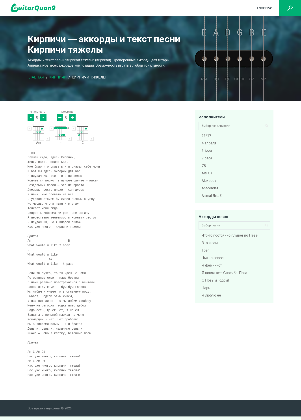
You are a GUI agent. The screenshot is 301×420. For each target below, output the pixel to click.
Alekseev (209, 180)
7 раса (207, 158)
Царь (206, 288)
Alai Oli (207, 173)
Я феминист (212, 265)
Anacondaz (210, 188)
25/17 (206, 135)
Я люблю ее (211, 295)
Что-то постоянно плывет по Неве (230, 235)
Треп (206, 250)
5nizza (207, 150)
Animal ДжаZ (212, 195)
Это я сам (210, 243)
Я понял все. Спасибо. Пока (224, 273)
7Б (204, 165)
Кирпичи (58, 77)
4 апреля (209, 143)
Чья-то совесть (214, 258)
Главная (264, 8)
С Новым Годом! (215, 280)
